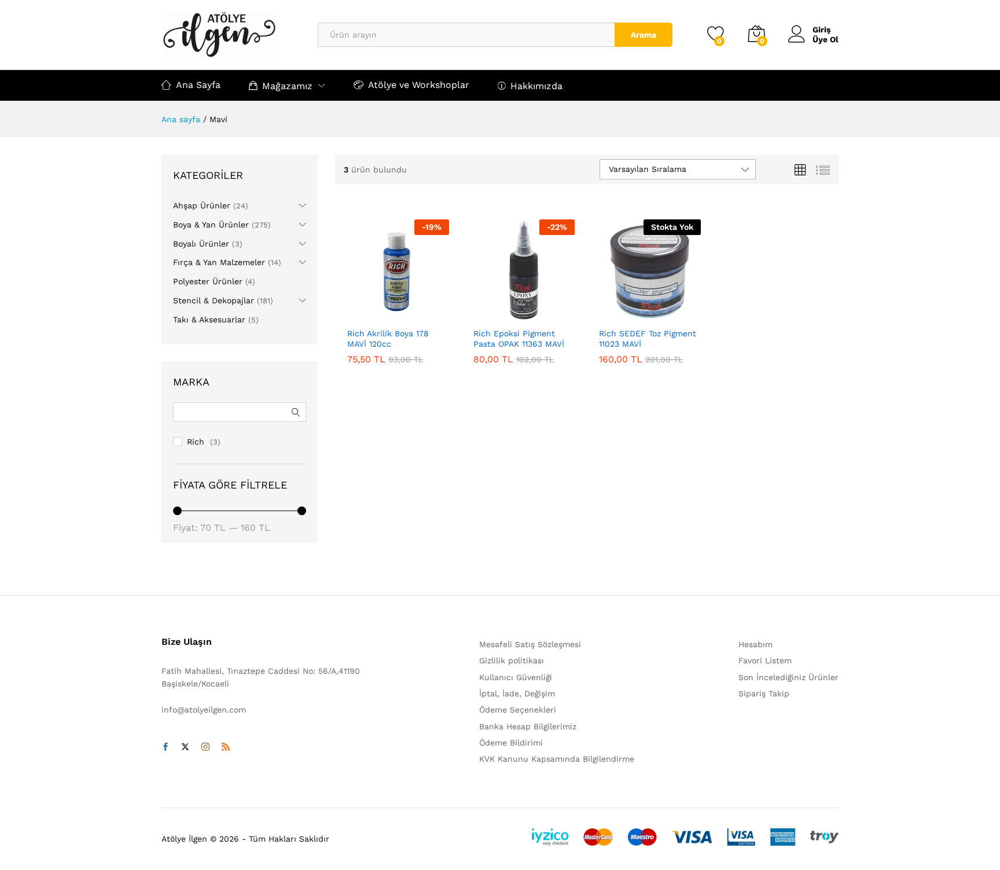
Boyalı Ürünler (201, 243)
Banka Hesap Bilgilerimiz (527, 726)
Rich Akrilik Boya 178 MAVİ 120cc (388, 338)
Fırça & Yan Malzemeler (219, 262)
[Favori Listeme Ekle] (423, 314)
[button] (370, 314)
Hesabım (755, 644)
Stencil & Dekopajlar (213, 300)
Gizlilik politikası (511, 660)
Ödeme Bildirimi (511, 742)
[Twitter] (185, 747)
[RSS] (226, 747)
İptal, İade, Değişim (517, 693)
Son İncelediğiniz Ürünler (788, 677)
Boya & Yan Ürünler (211, 224)
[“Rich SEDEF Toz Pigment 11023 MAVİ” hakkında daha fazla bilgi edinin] (621, 314)
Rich (195, 441)
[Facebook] (165, 747)
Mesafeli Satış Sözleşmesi (530, 644)
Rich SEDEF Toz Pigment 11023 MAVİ (647, 338)
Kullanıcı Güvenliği (515, 677)
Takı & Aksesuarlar (209, 319)
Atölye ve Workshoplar (418, 85)
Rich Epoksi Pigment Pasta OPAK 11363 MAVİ (518, 338)
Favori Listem (765, 660)
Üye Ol (825, 39)
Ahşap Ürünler (201, 205)
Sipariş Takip (763, 693)
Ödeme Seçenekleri (517, 709)
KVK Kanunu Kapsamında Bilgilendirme (556, 758)
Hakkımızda (536, 85)
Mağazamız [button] (287, 85)
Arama (643, 34)
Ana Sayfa (198, 85)
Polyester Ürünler (207, 281)
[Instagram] (205, 747)
